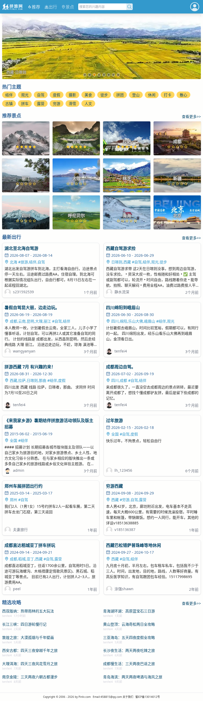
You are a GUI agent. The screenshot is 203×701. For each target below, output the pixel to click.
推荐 (36, 7)
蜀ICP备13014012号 (147, 697)
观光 (25, 94)
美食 (88, 94)
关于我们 (128, 697)
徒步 (104, 94)
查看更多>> (191, 116)
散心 (183, 94)
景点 (70, 7)
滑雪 (72, 103)
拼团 (120, 94)
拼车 (25, 103)
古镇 (9, 103)
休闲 (151, 94)
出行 (53, 7)
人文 (88, 103)
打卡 (167, 94)
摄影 (72, 94)
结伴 (9, 94)
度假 (56, 94)
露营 (40, 103)
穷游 (56, 103)
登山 (136, 94)
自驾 (40, 94)
